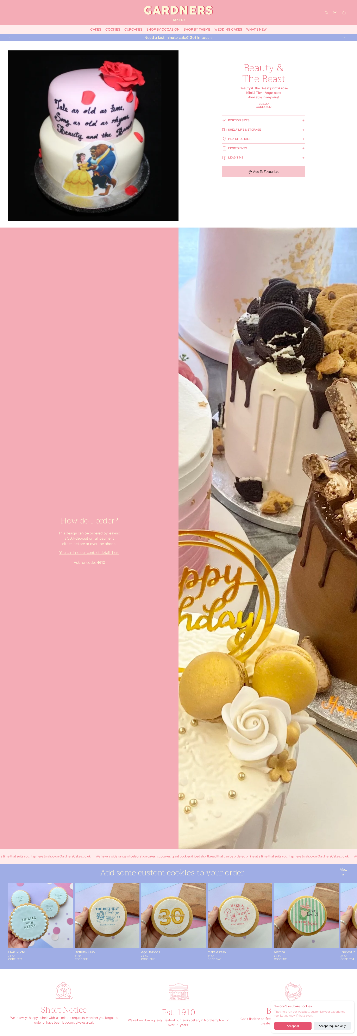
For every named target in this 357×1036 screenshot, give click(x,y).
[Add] (66, 941)
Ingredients (237, 148)
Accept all (293, 1026)
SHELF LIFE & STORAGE (244, 129)
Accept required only (332, 1026)
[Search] (326, 12)
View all (343, 871)
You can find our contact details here (89, 552)
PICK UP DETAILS (239, 139)
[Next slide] (344, 37)
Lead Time (235, 157)
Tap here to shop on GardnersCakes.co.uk (259, 856)
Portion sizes (239, 120)
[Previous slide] (9, 37)
